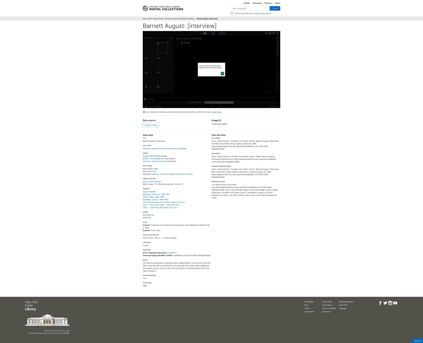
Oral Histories (148, 215)
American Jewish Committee (155, 161)
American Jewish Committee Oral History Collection (164, 148)
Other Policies (327, 305)
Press (306, 305)
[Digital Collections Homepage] (163, 8)
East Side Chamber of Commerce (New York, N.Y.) (164, 202)
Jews (145, 205)
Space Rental (309, 312)
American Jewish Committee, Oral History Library (172, 174)
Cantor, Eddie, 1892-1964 (153, 197)
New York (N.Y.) (173, 205)
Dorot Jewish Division (152, 181)
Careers (307, 308)
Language (342, 308)
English (146, 245)
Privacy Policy (327, 302)
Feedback (417, 341)
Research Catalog (151, 125)
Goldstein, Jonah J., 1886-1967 (155, 199)
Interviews (147, 217)
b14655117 (172, 253)
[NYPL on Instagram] (390, 303)
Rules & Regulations (346, 302)
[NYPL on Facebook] (380, 303)
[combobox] (250, 8)
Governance (326, 312)
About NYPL (343, 305)
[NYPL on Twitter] (385, 303)
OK (222, 73)
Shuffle (247, 3)
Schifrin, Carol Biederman (153, 159)
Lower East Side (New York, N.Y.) (163, 207)
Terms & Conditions (329, 308)
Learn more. (217, 112)
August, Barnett (149, 156)
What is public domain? (263, 13)
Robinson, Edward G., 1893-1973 (156, 194)
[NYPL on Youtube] (395, 303)
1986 (156, 169)
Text (144, 278)
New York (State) (157, 205)
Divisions (268, 3)
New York (152, 171)
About (277, 3)
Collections (257, 3)
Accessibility (308, 302)
